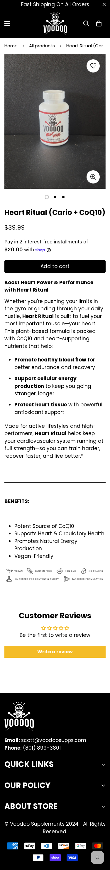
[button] (99, 23)
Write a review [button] (55, 651)
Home (11, 46)
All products (42, 46)
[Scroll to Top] (99, 839)
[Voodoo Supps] (55, 23)
